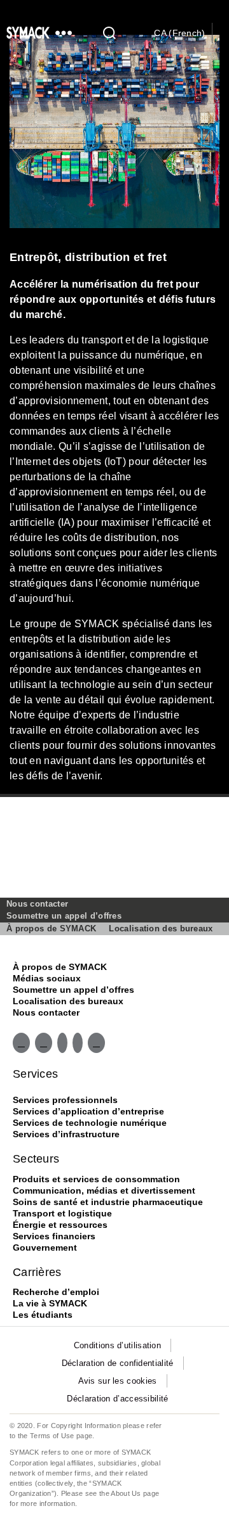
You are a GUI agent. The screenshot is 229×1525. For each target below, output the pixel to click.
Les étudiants (43, 1315)
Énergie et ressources (60, 1225)
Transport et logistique (62, 1213)
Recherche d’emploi (56, 1292)
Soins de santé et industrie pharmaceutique (108, 1202)
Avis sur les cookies (117, 1381)
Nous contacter (37, 904)
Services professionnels (65, 1100)
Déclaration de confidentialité (118, 1363)
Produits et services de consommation (96, 1179)
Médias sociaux (47, 978)
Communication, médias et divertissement (104, 1190)
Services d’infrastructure (66, 1134)
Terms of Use (52, 1435)
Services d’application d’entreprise (88, 1111)
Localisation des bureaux (160, 928)
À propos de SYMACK (51, 928)
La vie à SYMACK (50, 1303)
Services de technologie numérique (90, 1123)
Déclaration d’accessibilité (117, 1398)
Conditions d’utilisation (117, 1345)
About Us (126, 1493)
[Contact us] (224, 34)
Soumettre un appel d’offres (63, 916)
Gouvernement (45, 1247)
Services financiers (54, 1236)
